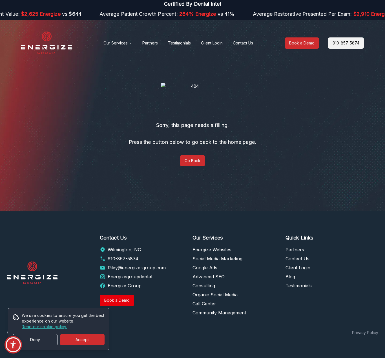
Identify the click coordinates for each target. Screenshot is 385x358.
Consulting (204, 285)
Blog (290, 276)
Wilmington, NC (124, 249)
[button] (13, 344)
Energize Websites (212, 249)
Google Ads (205, 267)
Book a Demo (302, 43)
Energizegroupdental (130, 276)
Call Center (204, 303)
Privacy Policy (365, 332)
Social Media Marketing (217, 258)
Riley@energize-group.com (137, 267)
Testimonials (179, 43)
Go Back (192, 160)
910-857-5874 (346, 43)
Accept (82, 339)
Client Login (212, 43)
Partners (150, 43)
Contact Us (243, 43)
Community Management (219, 313)
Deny (35, 339)
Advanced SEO (209, 276)
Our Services (115, 43)
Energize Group (124, 285)
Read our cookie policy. (44, 326)
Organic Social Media (215, 294)
